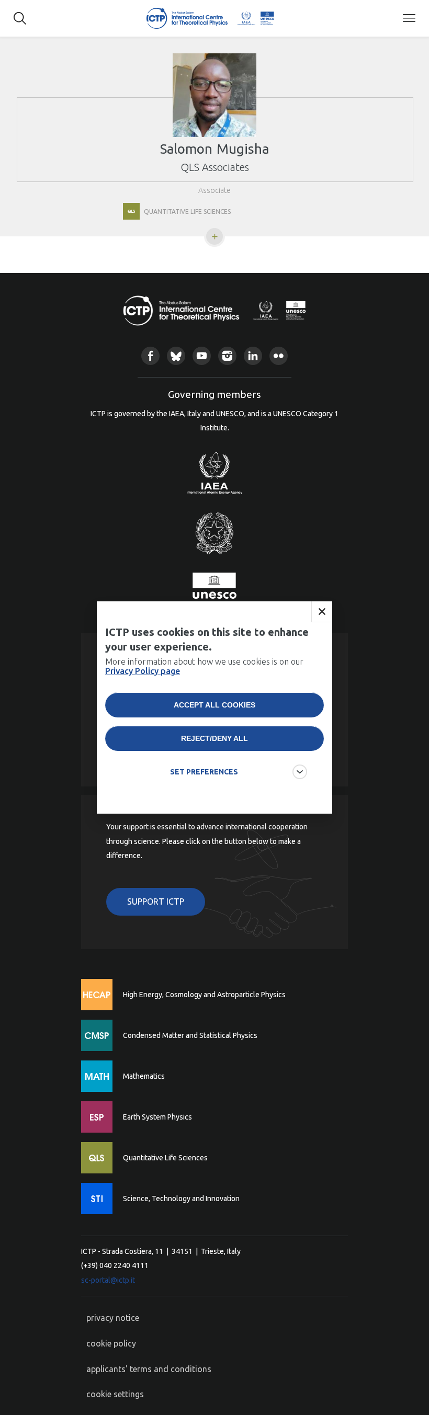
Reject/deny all (214, 738)
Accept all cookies (214, 705)
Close (321, 611)
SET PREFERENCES (204, 772)
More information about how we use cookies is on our (204, 666)
